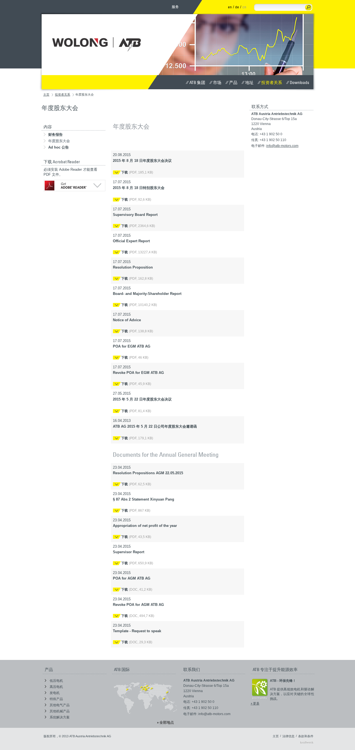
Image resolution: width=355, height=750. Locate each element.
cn (244, 7)
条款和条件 (305, 736)
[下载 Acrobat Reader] (73, 185)
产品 (233, 82)
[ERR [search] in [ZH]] (308, 7)
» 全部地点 (165, 722)
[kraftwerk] (306, 742)
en (230, 7)
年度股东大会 (59, 141)
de (237, 7)
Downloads (299, 82)
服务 (175, 6)
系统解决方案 (59, 717)
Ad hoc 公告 (58, 147)
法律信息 (288, 736)
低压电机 (56, 681)
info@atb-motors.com (282, 146)
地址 (249, 82)
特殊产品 (56, 699)
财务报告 (55, 134)
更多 (256, 703)
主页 (46, 94)
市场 (217, 82)
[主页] (100, 35)
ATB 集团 (197, 82)
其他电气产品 (59, 705)
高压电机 (56, 687)
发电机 (54, 693)
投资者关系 (271, 82)
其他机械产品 (59, 711)
